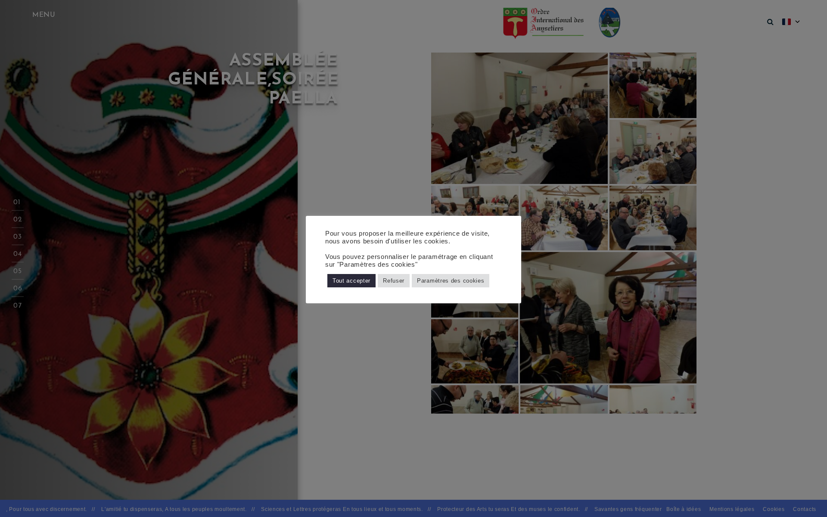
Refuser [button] (393, 280)
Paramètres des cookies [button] (450, 280)
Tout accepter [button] (351, 280)
